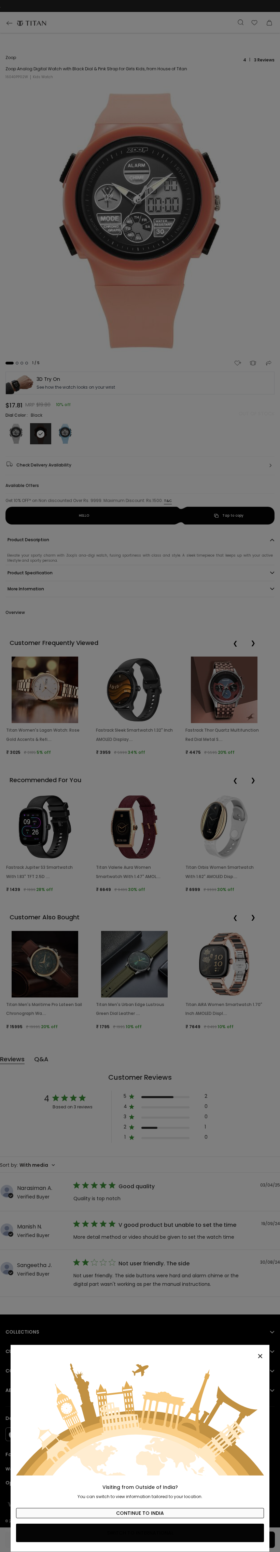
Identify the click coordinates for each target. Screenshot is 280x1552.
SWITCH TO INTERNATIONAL (140, 1532)
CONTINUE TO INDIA (140, 1513)
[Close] (140, 1352)
